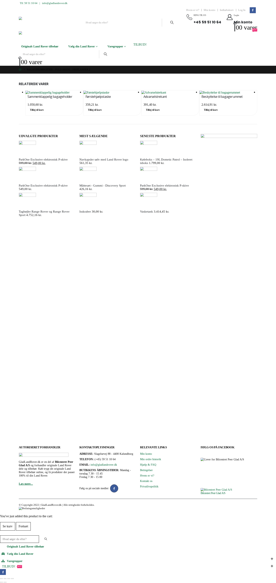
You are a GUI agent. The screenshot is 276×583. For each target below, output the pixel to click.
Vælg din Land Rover (81, 46)
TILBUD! (139, 44)
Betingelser (146, 470)
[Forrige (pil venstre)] (1, 582)
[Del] (8, 578)
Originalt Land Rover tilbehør (39, 46)
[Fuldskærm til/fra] (5, 578)
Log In (241, 10)
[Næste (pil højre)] (5, 582)
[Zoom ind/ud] (1, 578)
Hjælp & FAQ (148, 464)
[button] (2, 532)
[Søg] (172, 23)
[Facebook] (253, 10)
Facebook (114, 488)
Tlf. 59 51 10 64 (28, 3)
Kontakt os (146, 481)
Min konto (209, 10)
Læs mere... (26, 483)
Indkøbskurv (227, 10)
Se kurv (8, 526)
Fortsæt (23, 526)
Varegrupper (115, 46)
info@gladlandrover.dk (54, 3)
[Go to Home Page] (20, 69)
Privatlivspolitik (149, 486)
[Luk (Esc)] (12, 578)
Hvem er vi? (192, 10)
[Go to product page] (54, 92)
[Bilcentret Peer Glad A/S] (216, 489)
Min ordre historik (150, 459)
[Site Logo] (49, 22)
